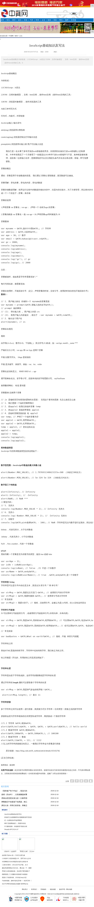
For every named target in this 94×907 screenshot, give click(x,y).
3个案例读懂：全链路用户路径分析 (15, 826)
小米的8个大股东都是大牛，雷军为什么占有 (16, 858)
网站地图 (69, 889)
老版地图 (53, 889)
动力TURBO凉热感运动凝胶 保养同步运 (15, 884)
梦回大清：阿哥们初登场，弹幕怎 (14, 805)
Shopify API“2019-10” (11, 829)
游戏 (49, 20)
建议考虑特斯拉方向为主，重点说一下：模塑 (16, 868)
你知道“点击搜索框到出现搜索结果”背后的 (18, 817)
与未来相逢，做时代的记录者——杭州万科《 (16, 881)
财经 (14, 20)
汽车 (31, 20)
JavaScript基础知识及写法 (13, 814)
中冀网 (11, 36)
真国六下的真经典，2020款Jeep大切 (14, 877)
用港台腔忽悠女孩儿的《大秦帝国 (14, 798)
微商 (67, 20)
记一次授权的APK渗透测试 (13, 820)
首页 (2, 20)
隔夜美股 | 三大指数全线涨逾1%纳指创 (14, 874)
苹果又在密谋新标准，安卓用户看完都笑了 (16, 871)
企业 (43, 20)
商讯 (61, 20)
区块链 (73, 20)
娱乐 (20, 20)
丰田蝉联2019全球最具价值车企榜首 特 (15, 862)
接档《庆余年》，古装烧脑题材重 (14, 794)
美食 (55, 20)
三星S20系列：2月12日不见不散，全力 (15, 865)
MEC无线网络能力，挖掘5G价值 (15, 823)
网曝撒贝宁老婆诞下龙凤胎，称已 (14, 802)
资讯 (8, 20)
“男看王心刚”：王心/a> (27, 851)
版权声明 (62, 889)
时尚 (37, 20)
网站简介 (25, 889)
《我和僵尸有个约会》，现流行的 (14, 791)
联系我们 (34, 889)
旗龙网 (12, 765)
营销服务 (43, 889)
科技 (25, 20)
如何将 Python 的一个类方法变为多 (13, 855)
